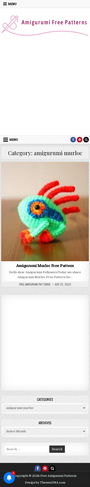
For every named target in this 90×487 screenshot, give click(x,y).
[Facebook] (73, 139)
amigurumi (11, 173)
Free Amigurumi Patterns (35, 284)
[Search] (86, 139)
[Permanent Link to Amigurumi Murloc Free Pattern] (45, 211)
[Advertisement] (45, 88)
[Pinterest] (79, 139)
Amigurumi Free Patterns (39, 173)
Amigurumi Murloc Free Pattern (45, 265)
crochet (45, 178)
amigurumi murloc (72, 173)
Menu (12, 4)
